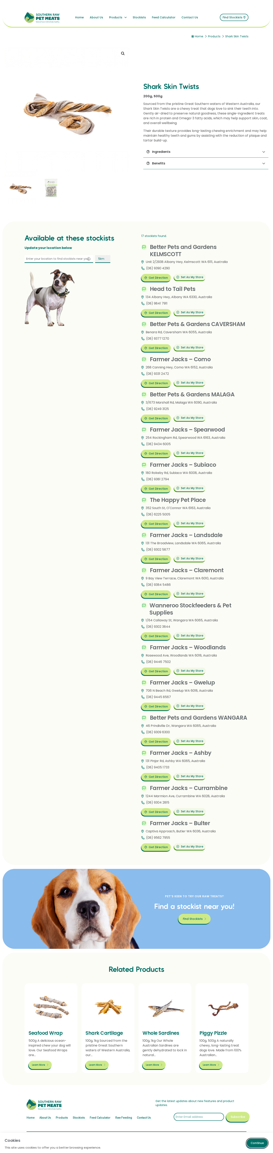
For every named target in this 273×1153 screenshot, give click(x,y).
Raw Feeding (123, 1117)
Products (115, 17)
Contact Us (189, 17)
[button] (123, 53)
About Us (96, 17)
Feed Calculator (163, 17)
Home (79, 17)
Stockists (139, 17)
